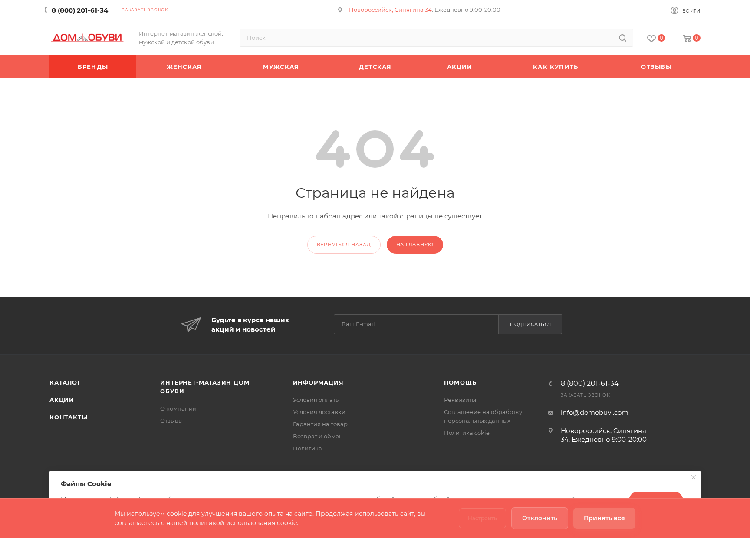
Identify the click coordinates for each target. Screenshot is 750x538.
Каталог (65, 382)
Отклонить (539, 518)
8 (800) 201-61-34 (80, 10)
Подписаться (531, 324)
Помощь (460, 382)
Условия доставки (319, 411)
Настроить (482, 518)
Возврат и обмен (318, 436)
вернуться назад (344, 244)
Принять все (604, 518)
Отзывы (171, 420)
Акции (61, 399)
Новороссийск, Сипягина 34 (390, 9)
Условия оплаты (316, 399)
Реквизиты (460, 399)
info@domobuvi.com (594, 412)
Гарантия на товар (320, 424)
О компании (178, 408)
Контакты (68, 417)
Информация (318, 382)
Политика (307, 448)
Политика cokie (467, 432)
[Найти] (622, 38)
